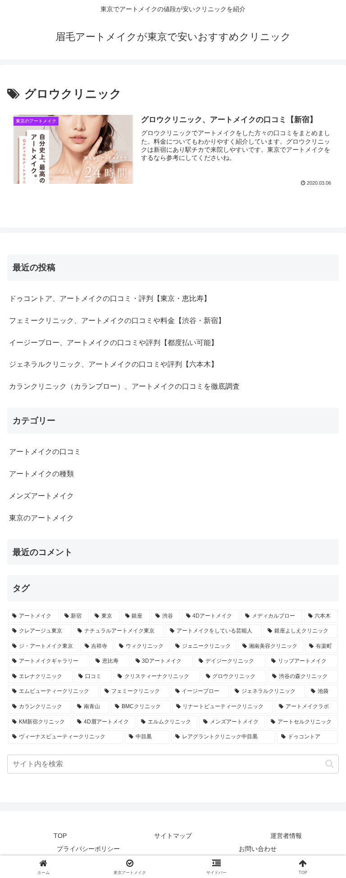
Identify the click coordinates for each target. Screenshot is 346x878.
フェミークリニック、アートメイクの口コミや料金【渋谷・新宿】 (117, 320)
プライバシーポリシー (88, 848)
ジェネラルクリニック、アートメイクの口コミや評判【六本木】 (113, 364)
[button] (329, 764)
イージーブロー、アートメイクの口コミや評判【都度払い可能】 (113, 342)
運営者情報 (286, 835)
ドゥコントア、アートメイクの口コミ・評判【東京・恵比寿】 (110, 298)
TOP (60, 835)
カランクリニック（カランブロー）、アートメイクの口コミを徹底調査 (124, 386)
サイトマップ (173, 835)
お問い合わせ (258, 848)
